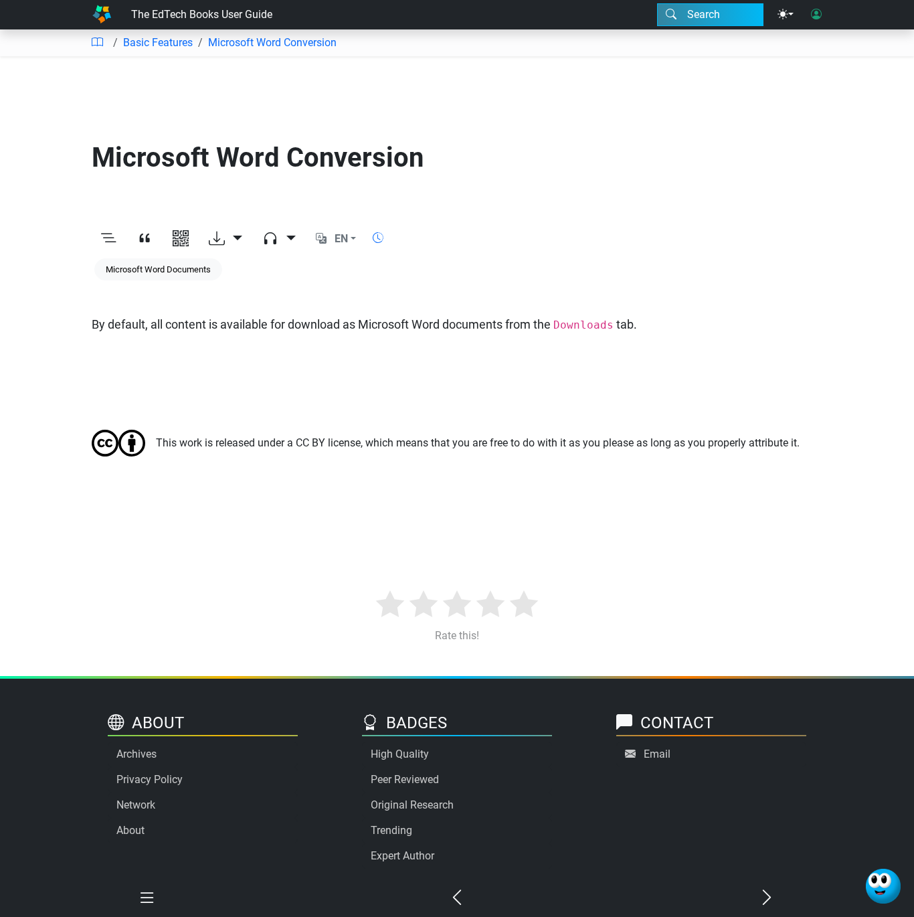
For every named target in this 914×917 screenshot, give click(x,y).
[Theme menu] (785, 14)
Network (135, 805)
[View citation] (144, 239)
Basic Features (158, 42)
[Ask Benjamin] (883, 886)
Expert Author (402, 855)
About (130, 830)
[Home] (102, 14)
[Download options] (225, 239)
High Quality (400, 754)
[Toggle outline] (108, 239)
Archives (136, 754)
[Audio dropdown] (279, 239)
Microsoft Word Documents (158, 269)
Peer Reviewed (405, 779)
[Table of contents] (97, 43)
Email (657, 754)
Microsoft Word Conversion (272, 42)
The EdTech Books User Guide (201, 14)
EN (341, 238)
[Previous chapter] (457, 898)
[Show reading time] (378, 238)
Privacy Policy (149, 779)
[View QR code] (180, 239)
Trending (391, 830)
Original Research (412, 805)
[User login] (816, 14)
